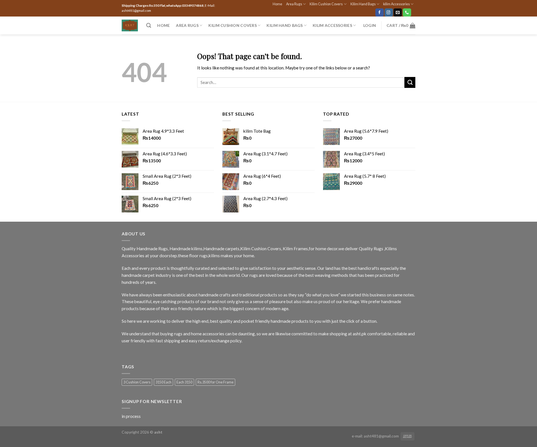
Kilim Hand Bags (363, 4)
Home (277, 4)
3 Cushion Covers (136, 382)
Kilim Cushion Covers (326, 4)
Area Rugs (294, 4)
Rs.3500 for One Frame (215, 382)
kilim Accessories (396, 4)
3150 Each (163, 382)
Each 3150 (184, 382)
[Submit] (409, 82)
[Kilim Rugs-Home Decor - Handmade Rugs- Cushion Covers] (130, 25)
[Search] (148, 25)
